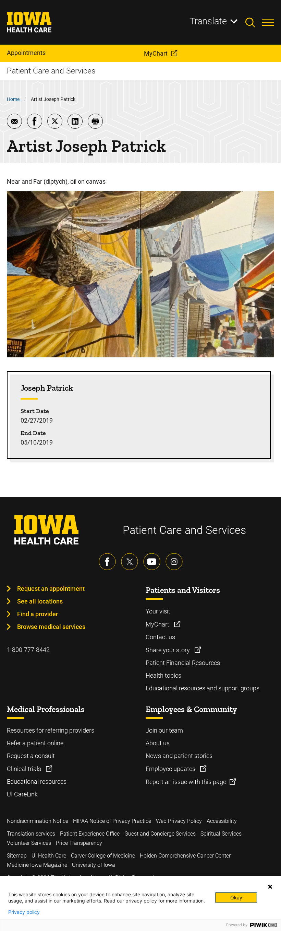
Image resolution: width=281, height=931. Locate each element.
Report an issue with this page (186, 781)
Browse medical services (51, 626)
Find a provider (37, 614)
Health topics (163, 675)
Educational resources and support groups (202, 688)
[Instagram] (174, 561)
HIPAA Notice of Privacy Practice (112, 821)
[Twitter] (129, 561)
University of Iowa (93, 865)
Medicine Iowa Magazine (37, 865)
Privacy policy (24, 912)
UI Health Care (49, 855)
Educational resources (36, 781)
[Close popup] (270, 886)
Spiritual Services (221, 833)
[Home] (33, 22)
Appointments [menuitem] (26, 52)
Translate (208, 21)
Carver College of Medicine (103, 855)
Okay (236, 897)
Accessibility (222, 821)
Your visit (158, 611)
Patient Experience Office (90, 833)
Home (13, 99)
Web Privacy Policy (179, 821)
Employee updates (171, 768)
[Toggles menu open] (268, 22)
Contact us (160, 637)
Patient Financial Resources (183, 662)
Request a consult (31, 755)
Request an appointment (51, 588)
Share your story (168, 650)
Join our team (164, 730)
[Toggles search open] (253, 22)
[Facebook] (107, 561)
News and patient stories (179, 755)
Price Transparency (79, 843)
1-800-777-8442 (28, 649)
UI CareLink (22, 794)
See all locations (40, 601)
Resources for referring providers (50, 730)
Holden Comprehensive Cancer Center (185, 855)
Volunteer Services (29, 843)
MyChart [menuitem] (156, 53)
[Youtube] (151, 561)
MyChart (158, 624)
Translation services (31, 833)
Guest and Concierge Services (160, 833)
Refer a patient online (35, 743)
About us (158, 743)
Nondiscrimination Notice (37, 821)
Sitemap (17, 855)
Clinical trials (24, 768)
